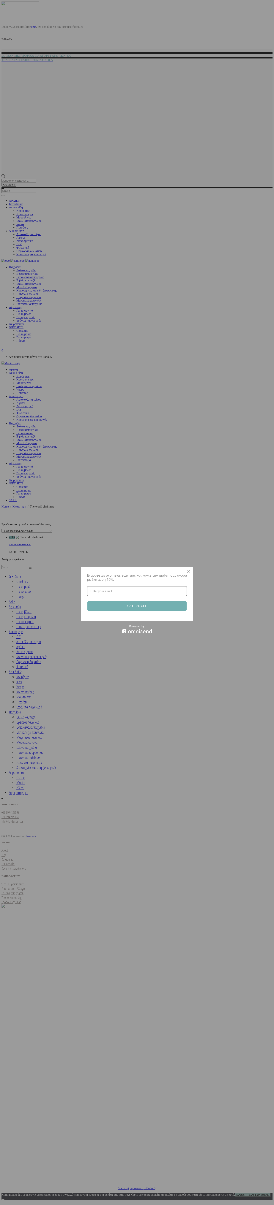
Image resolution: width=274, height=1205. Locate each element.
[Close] (188, 571)
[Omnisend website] (137, 629)
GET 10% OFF (137, 606)
